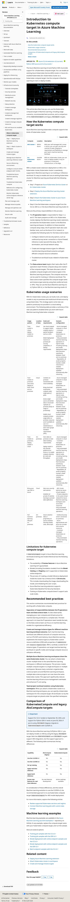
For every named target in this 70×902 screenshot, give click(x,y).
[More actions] (67, 13)
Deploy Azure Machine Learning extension (44, 859)
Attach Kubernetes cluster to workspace (44, 861)
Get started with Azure (59, 7)
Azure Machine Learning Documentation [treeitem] (11, 26)
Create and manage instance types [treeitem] (13, 153)
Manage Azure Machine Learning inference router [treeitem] (14, 159)
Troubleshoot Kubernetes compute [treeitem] (14, 183)
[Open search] (61, 2)
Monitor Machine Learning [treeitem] (13, 211)
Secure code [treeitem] (9, 214)
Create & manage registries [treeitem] (13, 118)
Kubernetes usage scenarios (36, 47)
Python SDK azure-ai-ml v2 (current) (39, 64)
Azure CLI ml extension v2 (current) (51, 61)
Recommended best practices (37, 50)
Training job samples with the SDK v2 (42, 836)
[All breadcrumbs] (28, 13)
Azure (33, 13)
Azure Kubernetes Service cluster (54, 185)
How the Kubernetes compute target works (41, 45)
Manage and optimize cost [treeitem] (13, 208)
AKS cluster (30, 144)
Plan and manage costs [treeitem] (12, 201)
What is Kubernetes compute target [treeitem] (13, 134)
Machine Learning (42, 13)
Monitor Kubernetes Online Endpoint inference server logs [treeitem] (15, 195)
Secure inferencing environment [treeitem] (12, 164)
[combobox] (12, 16)
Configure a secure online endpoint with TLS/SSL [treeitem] (14, 170)
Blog (26, 898)
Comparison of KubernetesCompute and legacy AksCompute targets (46, 53)
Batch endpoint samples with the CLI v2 (43, 849)
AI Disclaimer (5, 898)
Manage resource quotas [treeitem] (12, 204)
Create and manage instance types (42, 864)
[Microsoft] (3, 2)
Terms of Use (5, 901)
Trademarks (15, 901)
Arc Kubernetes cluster (31, 159)
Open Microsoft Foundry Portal (40, 7)
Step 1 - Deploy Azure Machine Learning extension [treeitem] (13, 141)
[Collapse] (22, 12)
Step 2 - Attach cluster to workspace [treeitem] (14, 148)
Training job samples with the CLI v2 (42, 834)
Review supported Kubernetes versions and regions (48, 803)
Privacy (42, 898)
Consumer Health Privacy (55, 898)
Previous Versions (17, 898)
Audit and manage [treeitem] (10, 218)
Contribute (34, 898)
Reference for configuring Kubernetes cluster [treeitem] (14, 189)
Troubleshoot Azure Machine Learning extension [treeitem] (13, 176)
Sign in (66, 2)
